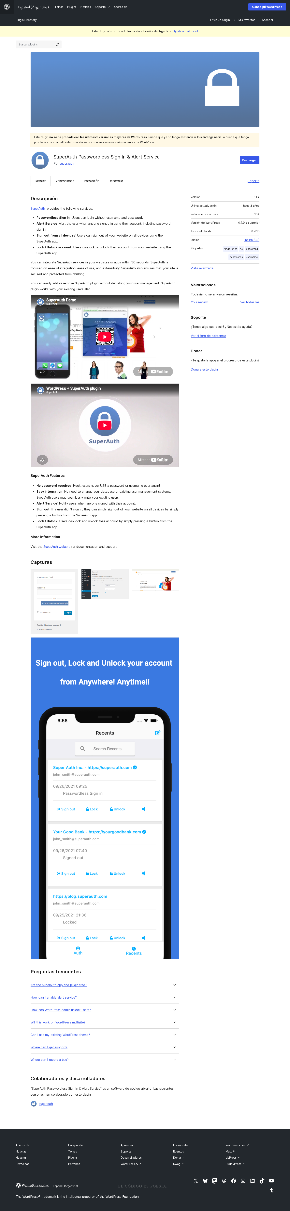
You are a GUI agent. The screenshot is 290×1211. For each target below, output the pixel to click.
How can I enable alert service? (54, 997)
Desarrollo (116, 181)
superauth (67, 163)
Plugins (73, 1157)
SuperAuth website (56, 547)
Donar (178, 1157)
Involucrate (180, 1145)
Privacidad (23, 1164)
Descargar (249, 160)
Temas (72, 1151)
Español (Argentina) (65, 1185)
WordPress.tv (131, 1164)
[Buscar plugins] (58, 44)
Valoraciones (65, 181)
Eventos (178, 1151)
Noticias (21, 1151)
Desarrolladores (131, 1157)
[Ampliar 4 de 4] (174, 643)
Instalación (91, 181)
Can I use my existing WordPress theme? (60, 1035)
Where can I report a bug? (50, 1060)
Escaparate (75, 1145)
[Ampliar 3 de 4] (174, 574)
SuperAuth (38, 208)
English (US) (251, 239)
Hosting (21, 1157)
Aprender (127, 1145)
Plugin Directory (26, 20)
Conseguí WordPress (267, 6)
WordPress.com (238, 1145)
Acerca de (22, 1145)
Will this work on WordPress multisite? (58, 1022)
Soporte (253, 181)
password (252, 248)
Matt (230, 1151)
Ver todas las (249, 302)
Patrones (74, 1164)
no (241, 248)
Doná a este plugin (204, 369)
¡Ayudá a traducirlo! (185, 31)
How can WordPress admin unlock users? (61, 1010)
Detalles (40, 181)
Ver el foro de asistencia (208, 336)
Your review (199, 302)
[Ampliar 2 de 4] (123, 574)
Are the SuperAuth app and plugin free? (59, 985)
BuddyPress (235, 1164)
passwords (236, 257)
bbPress (233, 1157)
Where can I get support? (49, 1047)
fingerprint (231, 248)
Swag (178, 1164)
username (252, 257)
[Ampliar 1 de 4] (73, 574)
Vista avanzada (202, 268)
